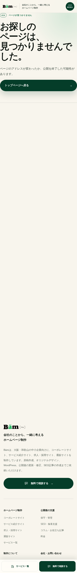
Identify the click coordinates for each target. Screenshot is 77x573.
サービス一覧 (11, 542)
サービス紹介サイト (14, 524)
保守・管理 (46, 517)
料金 (43, 536)
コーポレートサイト (14, 517)
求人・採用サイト (13, 530)
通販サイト (9, 536)
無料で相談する (42, 483)
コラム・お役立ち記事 (52, 530)
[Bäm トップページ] (10, 6)
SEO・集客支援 (49, 524)
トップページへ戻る (38, 85)
